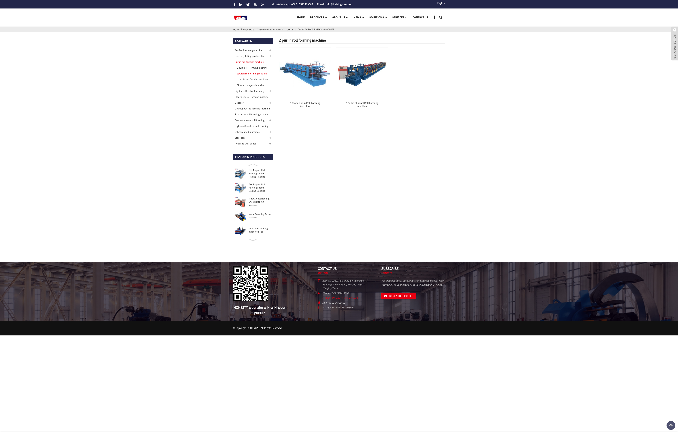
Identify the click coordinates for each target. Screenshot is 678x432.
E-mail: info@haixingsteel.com (335, 4)
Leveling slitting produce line (250, 56)
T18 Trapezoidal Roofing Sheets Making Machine (257, 187)
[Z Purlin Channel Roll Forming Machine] (362, 74)
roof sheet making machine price (258, 230)
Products (317, 17)
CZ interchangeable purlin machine (250, 86)
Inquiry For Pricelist (401, 296)
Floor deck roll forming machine (252, 96)
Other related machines (247, 132)
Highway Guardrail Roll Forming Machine (251, 126)
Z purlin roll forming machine (315, 29)
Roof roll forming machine (248, 50)
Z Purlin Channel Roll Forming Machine (362, 104)
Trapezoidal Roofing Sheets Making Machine (259, 202)
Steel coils (240, 137)
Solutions (376, 17)
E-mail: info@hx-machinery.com (340, 298)
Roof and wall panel (245, 143)
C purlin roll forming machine (252, 67)
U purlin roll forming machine (252, 79)
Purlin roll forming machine (275, 29)
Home (301, 17)
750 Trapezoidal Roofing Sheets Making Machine (257, 173)
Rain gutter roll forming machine (252, 114)
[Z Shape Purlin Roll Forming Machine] (305, 74)
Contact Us (420, 17)
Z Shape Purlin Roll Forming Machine (305, 104)
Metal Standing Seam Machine (260, 216)
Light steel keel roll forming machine (249, 91)
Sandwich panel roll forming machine (249, 121)
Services (398, 17)
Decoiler (239, 102)
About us (338, 17)
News (357, 17)
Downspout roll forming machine (252, 108)
